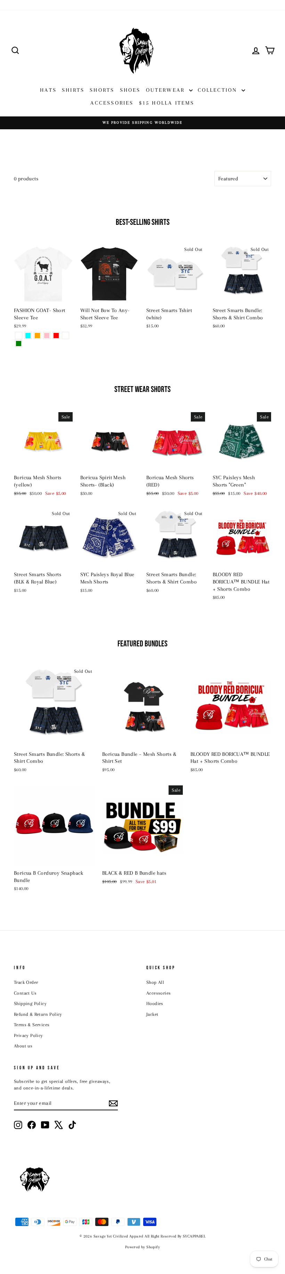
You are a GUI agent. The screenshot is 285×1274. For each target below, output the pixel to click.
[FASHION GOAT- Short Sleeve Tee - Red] (56, 335)
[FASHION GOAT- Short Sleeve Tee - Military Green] (18, 343)
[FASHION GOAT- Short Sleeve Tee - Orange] (37, 335)
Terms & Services (31, 1024)
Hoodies (154, 1003)
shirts (73, 90)
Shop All (155, 982)
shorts (102, 90)
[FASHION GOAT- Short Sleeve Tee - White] (18, 335)
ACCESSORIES (111, 103)
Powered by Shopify (142, 1247)
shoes (130, 90)
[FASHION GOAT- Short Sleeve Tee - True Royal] (65, 335)
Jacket (152, 1014)
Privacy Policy (28, 1035)
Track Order (26, 982)
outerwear (166, 90)
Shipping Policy (30, 1003)
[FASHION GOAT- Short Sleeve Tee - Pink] (46, 335)
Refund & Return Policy (38, 1014)
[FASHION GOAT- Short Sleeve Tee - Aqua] (28, 335)
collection (219, 90)
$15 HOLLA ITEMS (167, 103)
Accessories (158, 993)
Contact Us (25, 993)
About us (23, 1045)
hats (48, 90)
